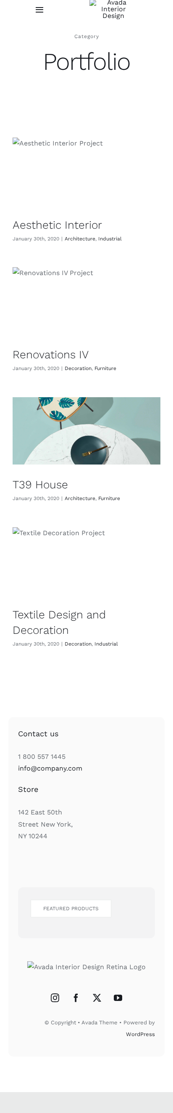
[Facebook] (76, 998)
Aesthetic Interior (57, 224)
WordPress (140, 1034)
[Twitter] (97, 998)
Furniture (105, 368)
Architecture (80, 239)
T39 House (40, 484)
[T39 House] (86, 431)
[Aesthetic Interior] (86, 171)
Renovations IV (51, 354)
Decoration (78, 368)
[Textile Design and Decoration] (86, 561)
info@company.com (50, 768)
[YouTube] (118, 998)
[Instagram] (55, 998)
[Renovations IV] (86, 300)
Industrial (110, 239)
